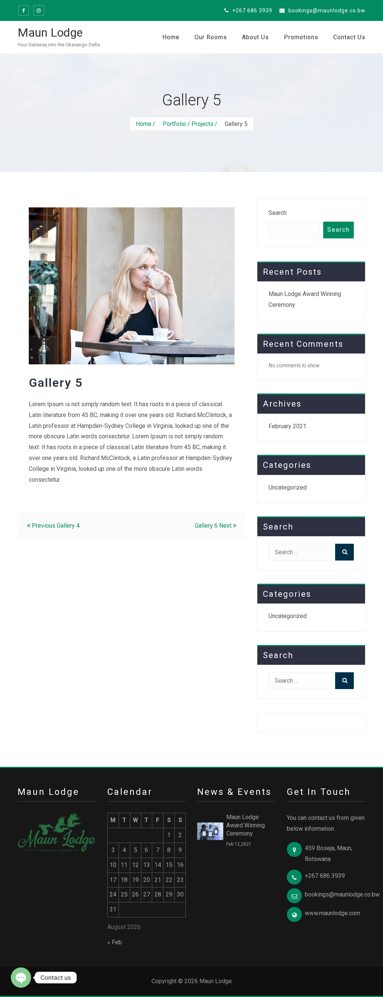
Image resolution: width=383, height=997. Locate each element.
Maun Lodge (50, 32)
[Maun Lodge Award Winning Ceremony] (210, 830)
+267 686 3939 (251, 10)
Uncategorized (288, 487)
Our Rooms (210, 37)
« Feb (114, 942)
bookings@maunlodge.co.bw (326, 10)
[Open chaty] (21, 977)
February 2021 (287, 426)
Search (278, 212)
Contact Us (349, 37)
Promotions (301, 37)
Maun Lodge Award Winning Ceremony (245, 825)
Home (171, 37)
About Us (255, 37)
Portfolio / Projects (188, 123)
